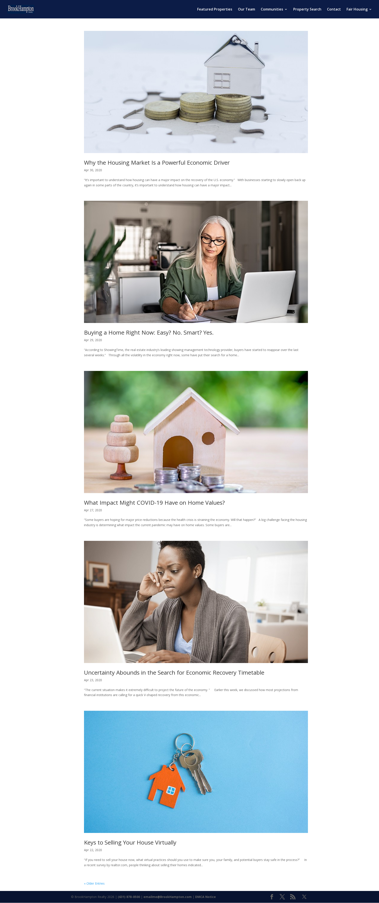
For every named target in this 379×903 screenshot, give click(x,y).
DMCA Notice (205, 897)
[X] (304, 896)
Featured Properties (214, 10)
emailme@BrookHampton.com (167, 897)
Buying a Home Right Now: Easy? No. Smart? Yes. (149, 332)
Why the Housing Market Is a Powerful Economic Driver (157, 162)
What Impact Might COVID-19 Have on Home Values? (154, 502)
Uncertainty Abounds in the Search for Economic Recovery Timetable (174, 672)
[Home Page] (20, 9)
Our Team (246, 10)
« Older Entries (94, 883)
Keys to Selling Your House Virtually (130, 842)
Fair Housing (357, 10)
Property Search (307, 10)
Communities (272, 10)
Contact (334, 10)
